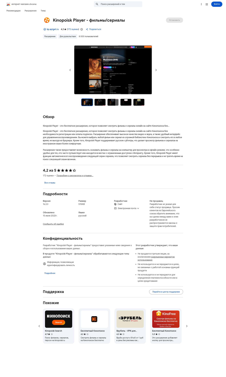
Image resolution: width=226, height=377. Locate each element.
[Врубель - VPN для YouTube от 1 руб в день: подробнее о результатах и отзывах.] (123, 334)
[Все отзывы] (50, 183)
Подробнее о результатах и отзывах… (74, 175)
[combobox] (121, 4)
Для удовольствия (68, 36)
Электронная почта (127, 208)
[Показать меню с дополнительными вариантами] (201, 4)
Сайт (120, 204)
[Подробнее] (50, 273)
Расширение (49, 36)
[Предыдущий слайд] (70, 70)
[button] (206, 4)
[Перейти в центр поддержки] (166, 292)
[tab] (13, 10)
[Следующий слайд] (156, 70)
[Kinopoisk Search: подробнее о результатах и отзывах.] (52, 334)
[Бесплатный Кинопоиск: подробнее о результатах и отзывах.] (87, 334)
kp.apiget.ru (53, 29)
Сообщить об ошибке (53, 224)
